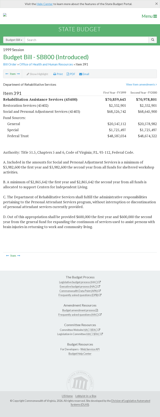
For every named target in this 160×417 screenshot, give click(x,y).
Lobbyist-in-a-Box (85, 396)
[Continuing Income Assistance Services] (18, 73)
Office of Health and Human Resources (46, 64)
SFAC (94, 330)
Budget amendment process (78, 310)
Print (59, 74)
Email (85, 74)
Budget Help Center (80, 353)
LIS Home (67, 396)
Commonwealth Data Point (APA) (78, 291)
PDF (72, 74)
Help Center (45, 4)
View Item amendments (141, 84)
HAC (86, 330)
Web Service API (90, 349)
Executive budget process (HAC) (78, 286)
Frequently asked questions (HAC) (78, 314)
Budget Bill (13, 39)
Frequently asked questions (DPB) (78, 295)
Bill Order (10, 64)
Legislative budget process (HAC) (78, 282)
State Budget (80, 29)
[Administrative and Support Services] (6, 73)
